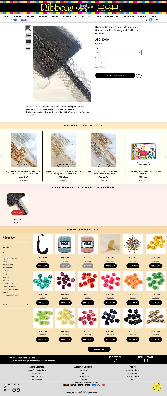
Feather (6, 352)
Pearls (5, 355)
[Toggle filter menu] (135, 153)
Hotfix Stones (8, 346)
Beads (5, 343)
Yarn (4, 337)
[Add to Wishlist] (139, 75)
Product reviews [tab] (34, 146)
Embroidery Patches (10, 365)
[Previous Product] (1, 237)
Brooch (5, 374)
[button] (14, 20)
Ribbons (6, 362)
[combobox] (118, 52)
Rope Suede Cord (9, 368)
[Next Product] (165, 237)
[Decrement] (97, 62)
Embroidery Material (11, 377)
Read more (29, 115)
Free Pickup (99, 43)
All (3, 334)
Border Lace (7, 349)
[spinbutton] (101, 62)
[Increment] (105, 62)
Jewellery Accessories (11, 371)
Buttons (6, 358)
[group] (83, 238)
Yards (97, 48)
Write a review (114, 128)
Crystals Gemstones (10, 340)
